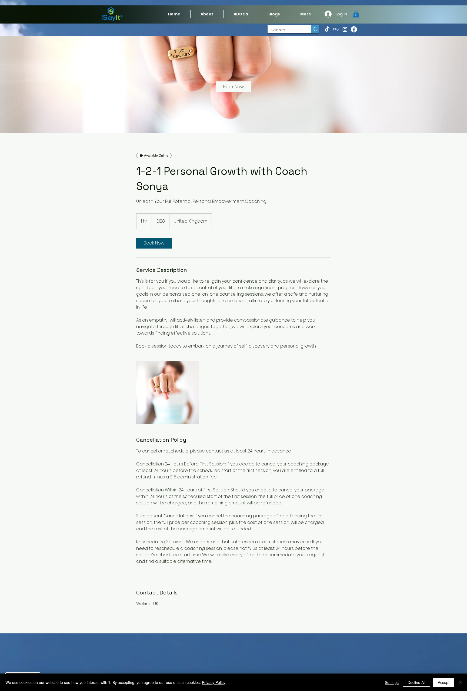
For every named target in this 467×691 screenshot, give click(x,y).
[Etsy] (336, 29)
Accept (443, 682)
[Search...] (315, 29)
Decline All (416, 682)
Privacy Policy (213, 682)
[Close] (460, 682)
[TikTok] (327, 29)
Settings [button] (392, 682)
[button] (305, 14)
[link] (233, 86)
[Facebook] (354, 29)
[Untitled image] (167, 392)
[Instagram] (345, 29)
